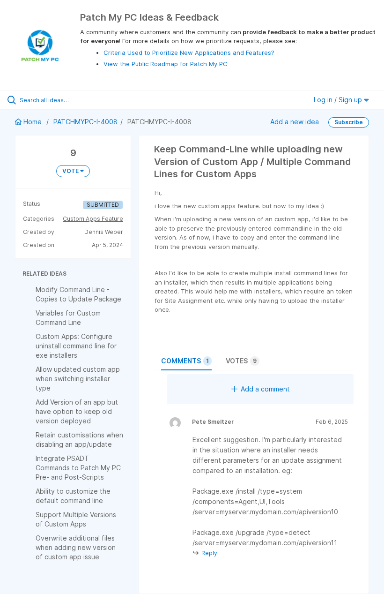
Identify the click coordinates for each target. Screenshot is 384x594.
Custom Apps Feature (93, 218)
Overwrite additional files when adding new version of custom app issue (76, 547)
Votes (241, 361)
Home (33, 122)
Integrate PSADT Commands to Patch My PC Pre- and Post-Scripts (78, 467)
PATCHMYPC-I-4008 (85, 122)
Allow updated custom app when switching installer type (78, 378)
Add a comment (265, 389)
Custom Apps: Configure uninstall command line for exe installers (76, 345)
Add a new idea (294, 122)
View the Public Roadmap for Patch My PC (165, 64)
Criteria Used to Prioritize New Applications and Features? (188, 52)
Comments (185, 361)
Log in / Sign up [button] (339, 100)
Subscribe (348, 122)
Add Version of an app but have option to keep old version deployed (77, 411)
